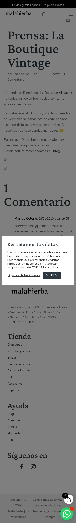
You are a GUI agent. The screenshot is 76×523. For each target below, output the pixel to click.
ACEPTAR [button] (52, 275)
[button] (66, 513)
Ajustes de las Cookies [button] (24, 275)
